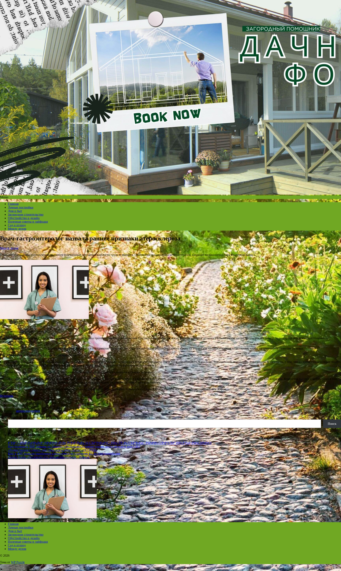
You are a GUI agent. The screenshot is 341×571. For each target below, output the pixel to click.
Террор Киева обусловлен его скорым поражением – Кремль (48, 457)
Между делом (17, 228)
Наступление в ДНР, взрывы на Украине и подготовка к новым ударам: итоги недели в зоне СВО (74, 446)
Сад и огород (17, 225)
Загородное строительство (25, 214)
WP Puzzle (18, 562)
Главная (13, 203)
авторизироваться (28, 411)
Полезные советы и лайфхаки (28, 221)
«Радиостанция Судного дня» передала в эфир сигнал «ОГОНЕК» (52, 450)
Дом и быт (15, 211)
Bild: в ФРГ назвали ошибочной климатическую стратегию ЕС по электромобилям (64, 453)
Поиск (12, 417)
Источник (6, 396)
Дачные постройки (20, 207)
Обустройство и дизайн (24, 218)
